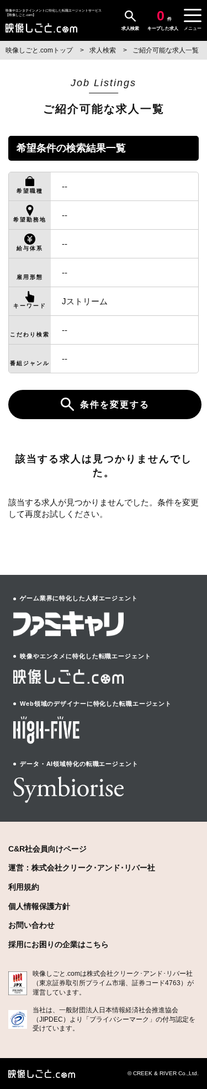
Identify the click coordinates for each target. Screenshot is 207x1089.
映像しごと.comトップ (40, 50)
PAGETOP (189, 1039)
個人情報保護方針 (39, 906)
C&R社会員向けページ (47, 848)
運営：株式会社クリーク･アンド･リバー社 (81, 867)
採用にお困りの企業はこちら (58, 944)
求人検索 (130, 28)
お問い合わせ (31, 925)
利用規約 (23, 886)
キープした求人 (162, 20)
